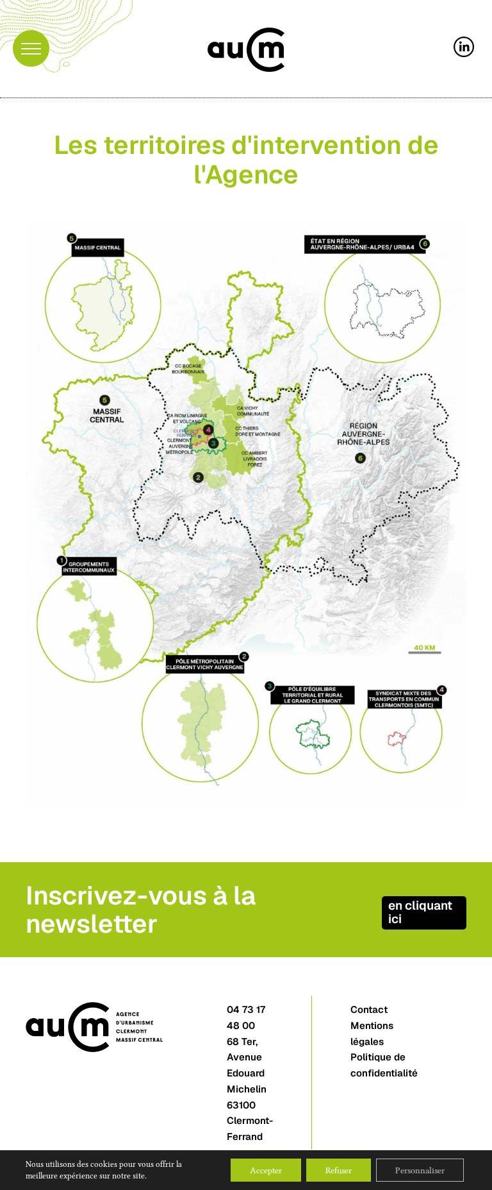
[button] (31, 48)
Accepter (266, 1170)
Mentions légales (371, 1033)
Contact (369, 1009)
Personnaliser (420, 1170)
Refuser (338, 1170)
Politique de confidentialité (384, 1065)
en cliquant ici (420, 912)
